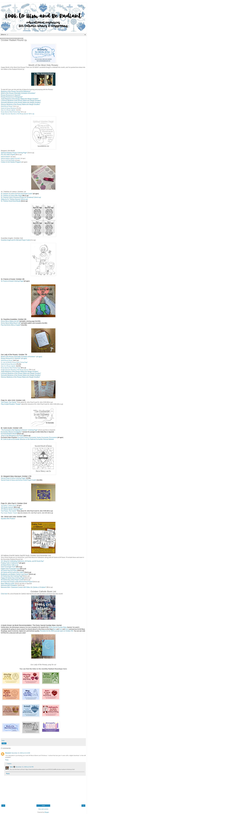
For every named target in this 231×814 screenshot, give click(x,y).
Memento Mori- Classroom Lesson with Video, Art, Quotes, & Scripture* (23, 587)
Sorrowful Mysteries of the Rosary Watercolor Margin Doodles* (21, 102)
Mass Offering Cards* (8, 583)
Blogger (47, 812)
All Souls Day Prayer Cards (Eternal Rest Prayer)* (17, 581)
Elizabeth (8, 753)
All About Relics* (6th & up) (9, 565)
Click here (4, 593)
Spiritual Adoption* (6, 156)
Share (4, 743)
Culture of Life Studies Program (11, 162)
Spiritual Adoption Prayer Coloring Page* (14, 152)
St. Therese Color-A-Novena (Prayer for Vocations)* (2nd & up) (21, 197)
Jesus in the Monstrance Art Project (12, 435)
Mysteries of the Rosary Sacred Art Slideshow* (16, 91)
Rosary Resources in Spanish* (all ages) (14, 358)
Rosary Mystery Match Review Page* (10, 112)
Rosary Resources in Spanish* (11, 95)
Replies (9, 763)
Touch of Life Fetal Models (8, 160)
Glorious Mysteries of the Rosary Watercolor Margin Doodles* (20, 104)
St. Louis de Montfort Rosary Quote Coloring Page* (14, 362)
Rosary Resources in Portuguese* (12, 97)
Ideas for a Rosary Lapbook (8, 110)
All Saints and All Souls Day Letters (12, 572)
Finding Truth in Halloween (9, 563)
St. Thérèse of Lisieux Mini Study (15, 195)
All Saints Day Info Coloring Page (11, 576)
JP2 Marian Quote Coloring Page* (12, 509)
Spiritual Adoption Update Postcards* (11, 158)
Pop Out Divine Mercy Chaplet (10, 325)
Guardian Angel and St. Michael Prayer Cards (15, 240)
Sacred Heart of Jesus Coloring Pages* (13, 478)
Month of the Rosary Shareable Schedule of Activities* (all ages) (21, 356)
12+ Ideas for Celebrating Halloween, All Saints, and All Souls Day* (22, 561)
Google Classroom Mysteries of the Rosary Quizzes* (15, 369)
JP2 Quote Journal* (7, 507)
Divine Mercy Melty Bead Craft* (11, 323)
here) (67, 629)
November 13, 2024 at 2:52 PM (24, 767)
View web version (43, 809)
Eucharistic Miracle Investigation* (11, 432)
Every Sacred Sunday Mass (58, 627)
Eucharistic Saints (35, 437)
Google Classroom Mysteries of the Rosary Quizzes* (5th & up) (17, 113)
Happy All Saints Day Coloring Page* (13, 578)
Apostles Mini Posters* (8, 518)
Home (43, 805)
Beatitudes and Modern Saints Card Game (14, 574)
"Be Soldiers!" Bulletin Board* (8, 505)
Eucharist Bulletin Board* (9, 433)
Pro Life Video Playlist (8, 154)
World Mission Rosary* (7, 106)
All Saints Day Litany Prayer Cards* (12, 579)
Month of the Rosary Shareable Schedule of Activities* (18, 93)
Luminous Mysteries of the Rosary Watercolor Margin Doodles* (21, 100)
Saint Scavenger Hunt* (8, 566)
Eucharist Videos (23, 437)
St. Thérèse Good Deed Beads (11, 201)
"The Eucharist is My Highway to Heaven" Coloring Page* (19, 430)
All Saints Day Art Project (9, 570)
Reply (6, 760)
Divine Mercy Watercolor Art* (10, 321)
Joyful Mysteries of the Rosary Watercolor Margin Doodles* (19, 99)
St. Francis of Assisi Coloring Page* (12, 281)
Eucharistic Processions (49, 437)
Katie (11, 767)
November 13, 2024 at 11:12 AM (20, 753)
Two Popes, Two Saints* (9, 402)
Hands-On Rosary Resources (8, 108)
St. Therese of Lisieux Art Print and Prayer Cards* (16, 193)
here (54, 629)
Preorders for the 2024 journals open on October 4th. (56, 631)
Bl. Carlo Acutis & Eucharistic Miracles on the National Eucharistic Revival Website (27, 439)
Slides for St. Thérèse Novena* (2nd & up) (14, 199)
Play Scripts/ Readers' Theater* (11, 404)
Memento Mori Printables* (9, 585)
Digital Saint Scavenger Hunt (10, 568)
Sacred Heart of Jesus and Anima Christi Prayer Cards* (18, 480)
